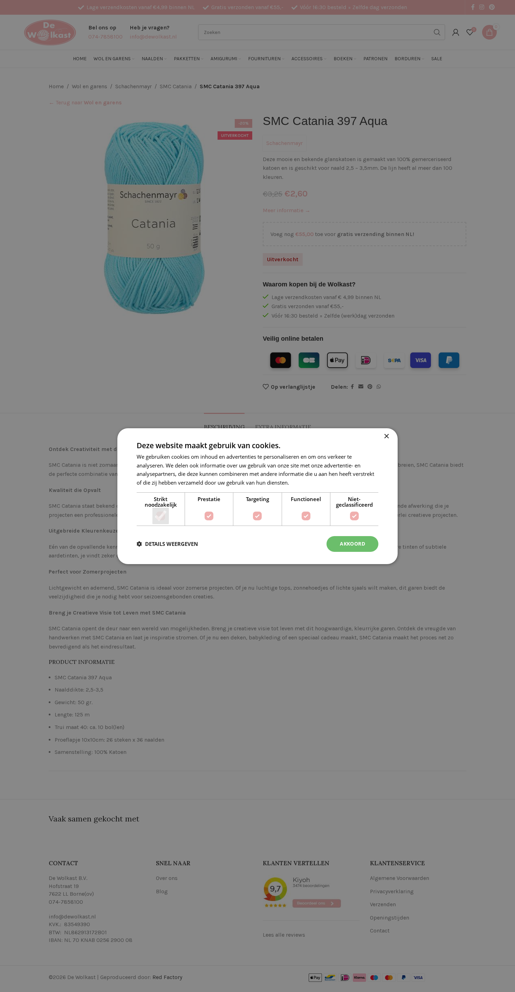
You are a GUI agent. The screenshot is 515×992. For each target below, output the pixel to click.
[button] (167, 544)
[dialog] (257, 496)
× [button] (386, 436)
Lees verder (304, 482)
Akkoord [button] (352, 543)
